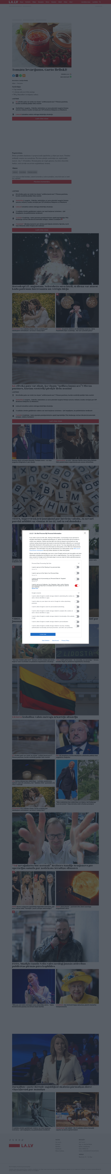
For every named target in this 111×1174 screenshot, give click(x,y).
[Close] (85, 533)
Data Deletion (45, 640)
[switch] (77, 567)
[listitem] (55, 563)
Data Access (55, 640)
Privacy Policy (65, 640)
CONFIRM (43, 634)
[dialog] (55, 587)
